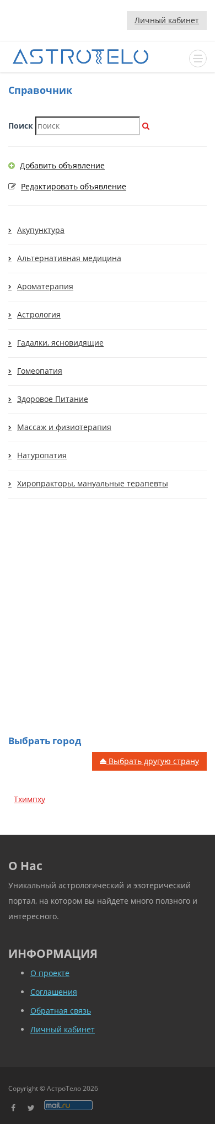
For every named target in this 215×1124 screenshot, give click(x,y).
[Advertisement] (107, 628)
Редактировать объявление (73, 186)
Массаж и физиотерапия (64, 427)
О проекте (49, 973)
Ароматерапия (45, 286)
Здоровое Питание (52, 399)
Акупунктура (40, 230)
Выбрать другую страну (152, 761)
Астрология (39, 314)
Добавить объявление (62, 165)
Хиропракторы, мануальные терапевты (92, 483)
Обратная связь (60, 1010)
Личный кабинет (167, 20)
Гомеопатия (39, 370)
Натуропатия (42, 455)
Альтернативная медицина (69, 258)
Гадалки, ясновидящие (60, 342)
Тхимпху (29, 799)
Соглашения (53, 992)
